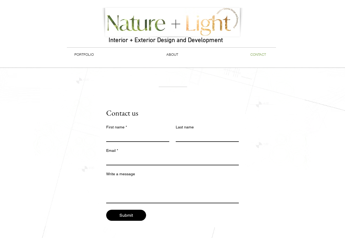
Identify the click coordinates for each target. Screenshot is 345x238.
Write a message (120, 174)
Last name (185, 127)
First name (116, 127)
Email (112, 150)
